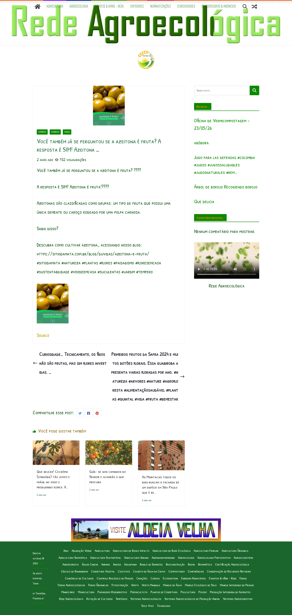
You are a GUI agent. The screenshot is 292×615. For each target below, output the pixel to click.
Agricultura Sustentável (105, 557)
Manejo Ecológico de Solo (201, 585)
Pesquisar (254, 90)
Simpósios (121, 598)
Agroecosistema (243, 557)
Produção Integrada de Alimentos (230, 592)
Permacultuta (138, 592)
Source (43, 335)
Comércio (42, 132)
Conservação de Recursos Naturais (229, 571)
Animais (105, 564)
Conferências (196, 571)
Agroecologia (79, 6)
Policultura (188, 592)
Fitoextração (120, 585)
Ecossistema (170, 578)
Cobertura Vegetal (103, 571)
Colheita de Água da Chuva (149, 571)
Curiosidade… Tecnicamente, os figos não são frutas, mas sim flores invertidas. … (73, 363)
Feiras (243, 578)
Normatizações (160, 6)
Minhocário (68, 592)
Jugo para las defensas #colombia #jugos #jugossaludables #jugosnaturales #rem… (224, 165)
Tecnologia (163, 605)
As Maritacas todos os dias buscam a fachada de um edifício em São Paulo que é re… (160, 484)
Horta (135, 585)
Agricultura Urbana (136, 557)
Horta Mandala (151, 585)
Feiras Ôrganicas (98, 585)
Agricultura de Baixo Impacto (131, 550)
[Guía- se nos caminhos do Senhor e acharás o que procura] (108, 444)
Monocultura (86, 592)
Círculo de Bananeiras (74, 571)
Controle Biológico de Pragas (115, 578)
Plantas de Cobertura (164, 592)
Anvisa (117, 564)
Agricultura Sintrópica (73, 557)
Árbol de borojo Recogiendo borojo (225, 186)
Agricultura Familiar (206, 550)
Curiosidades (186, 6)
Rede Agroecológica (71, 598)
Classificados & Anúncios (219, 6)
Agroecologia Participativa (214, 557)
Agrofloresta (71, 564)
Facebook (55, 132)
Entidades (137, 6)
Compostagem (176, 571)
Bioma (191, 564)
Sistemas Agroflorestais (237, 598)
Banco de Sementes (151, 564)
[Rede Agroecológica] (37, 6)
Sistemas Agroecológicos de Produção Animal (192, 598)
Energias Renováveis (193, 578)
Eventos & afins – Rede (109, 6)
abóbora (201, 142)
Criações (141, 578)
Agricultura (54, 6)
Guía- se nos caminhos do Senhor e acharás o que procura (107, 476)
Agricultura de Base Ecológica (171, 550)
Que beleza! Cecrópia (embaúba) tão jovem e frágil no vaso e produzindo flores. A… (53, 479)
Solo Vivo (147, 605)
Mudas (67, 132)
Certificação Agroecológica (232, 564)
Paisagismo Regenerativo (112, 592)
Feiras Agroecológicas (71, 585)
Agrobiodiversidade (163, 557)
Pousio (202, 592)
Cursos (155, 578)
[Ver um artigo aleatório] (254, 6)
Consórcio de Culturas (79, 578)
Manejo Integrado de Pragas (237, 585)
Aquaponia (130, 564)
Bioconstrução (175, 564)
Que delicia (204, 201)
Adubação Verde (82, 550)
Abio (66, 550)
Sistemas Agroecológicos (146, 598)
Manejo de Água (172, 585)
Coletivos (124, 571)
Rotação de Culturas (99, 598)
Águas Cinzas (90, 564)
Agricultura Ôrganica (235, 550)
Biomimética (205, 564)
